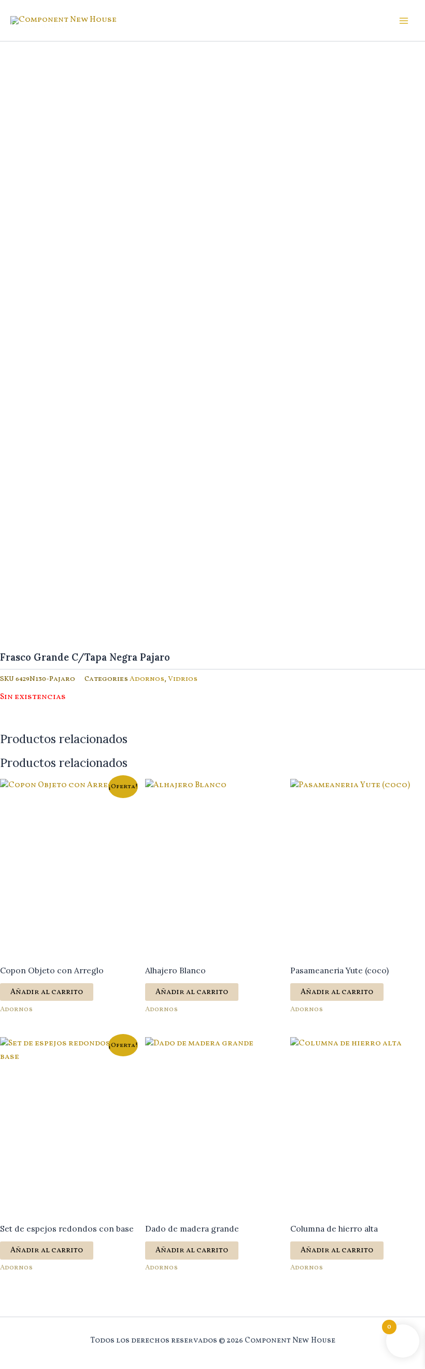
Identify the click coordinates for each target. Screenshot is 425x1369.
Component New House (56, 25)
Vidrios (182, 679)
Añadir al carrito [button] (46, 992)
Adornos (147, 679)
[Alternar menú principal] (404, 21)
